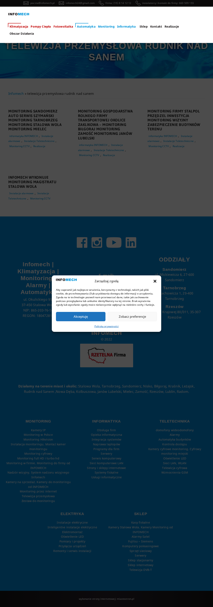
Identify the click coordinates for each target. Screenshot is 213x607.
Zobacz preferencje (132, 316)
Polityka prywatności (106, 326)
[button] (155, 281)
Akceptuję (81, 316)
